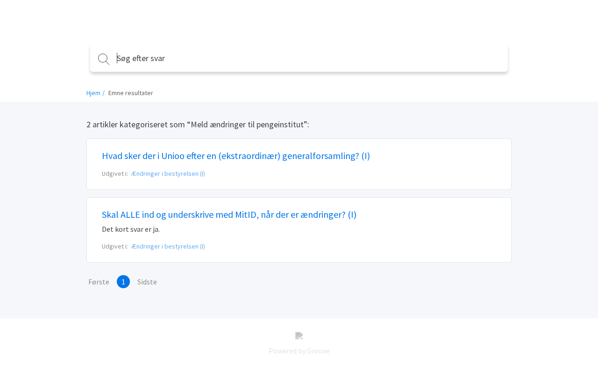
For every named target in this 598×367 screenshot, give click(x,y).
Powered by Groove (299, 350)
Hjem (93, 93)
